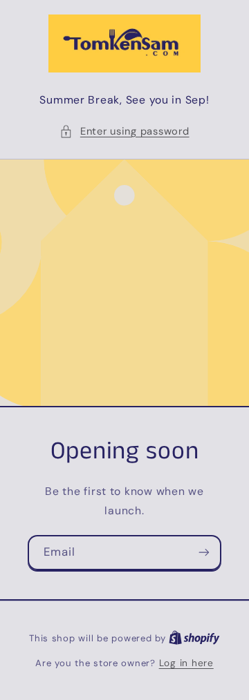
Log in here (186, 663)
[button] (124, 132)
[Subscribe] (204, 552)
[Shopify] (194, 638)
